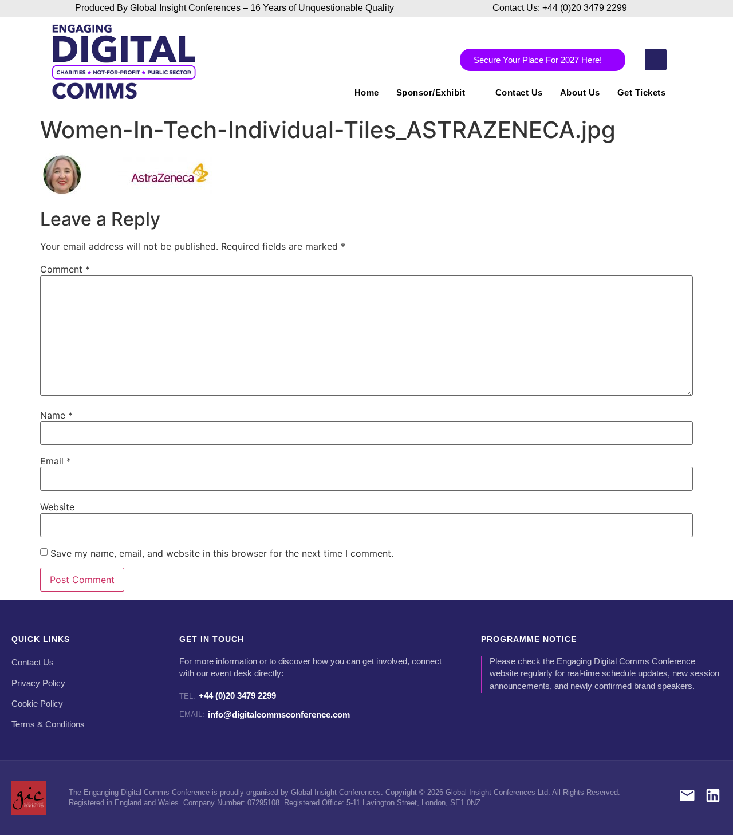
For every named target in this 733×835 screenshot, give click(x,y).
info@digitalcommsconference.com (264, 714)
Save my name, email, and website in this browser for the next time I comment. (221, 553)
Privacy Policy (38, 683)
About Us (580, 92)
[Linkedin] (656, 59)
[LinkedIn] (713, 797)
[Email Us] (687, 797)
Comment (65, 269)
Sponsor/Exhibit (431, 92)
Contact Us (519, 92)
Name (56, 415)
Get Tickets (641, 92)
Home (366, 92)
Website (57, 506)
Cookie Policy (37, 703)
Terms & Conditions (48, 724)
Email (55, 461)
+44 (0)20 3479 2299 (227, 695)
